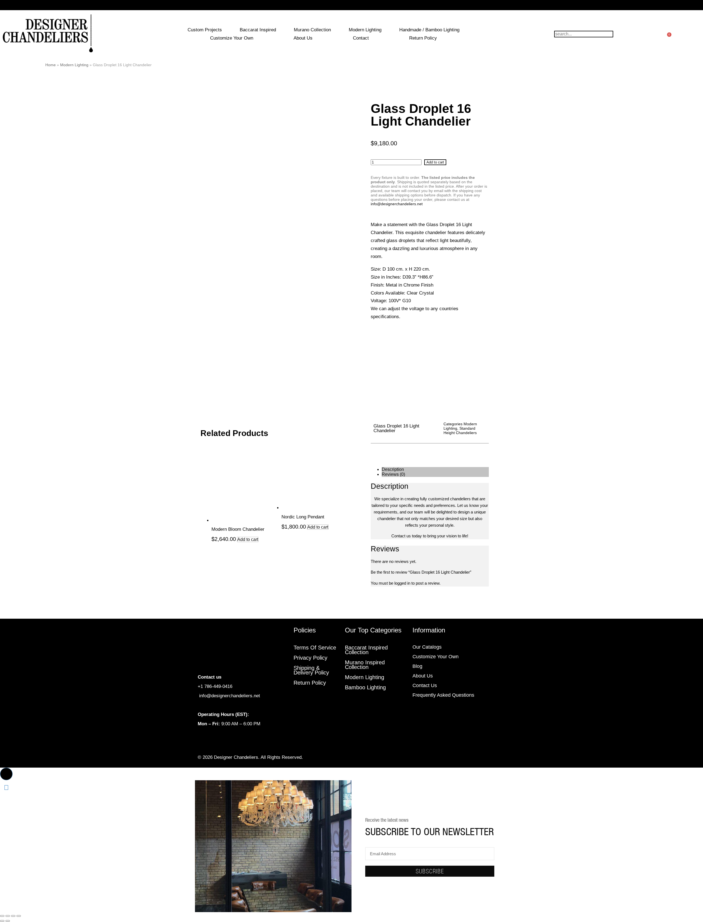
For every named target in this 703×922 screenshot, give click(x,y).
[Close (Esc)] (18, 916)
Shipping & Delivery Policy (311, 670)
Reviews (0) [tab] (393, 474)
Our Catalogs (427, 647)
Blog (417, 666)
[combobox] (583, 34)
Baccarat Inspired (258, 29)
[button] (6, 774)
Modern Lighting (365, 29)
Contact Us (424, 685)
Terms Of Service (315, 648)
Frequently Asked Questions (443, 695)
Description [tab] (393, 469)
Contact (361, 38)
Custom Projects (205, 29)
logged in (402, 583)
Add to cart (435, 162)
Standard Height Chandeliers (460, 430)
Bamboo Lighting (365, 687)
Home (50, 65)
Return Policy (423, 38)
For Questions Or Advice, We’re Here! (351, 5)
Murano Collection (312, 29)
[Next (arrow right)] (7, 921)
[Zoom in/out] (2, 916)
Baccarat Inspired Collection (366, 650)
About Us (303, 38)
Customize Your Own (231, 38)
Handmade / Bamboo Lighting (429, 29)
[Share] (13, 916)
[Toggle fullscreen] (7, 916)
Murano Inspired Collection (365, 664)
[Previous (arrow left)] (2, 921)
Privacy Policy (310, 658)
